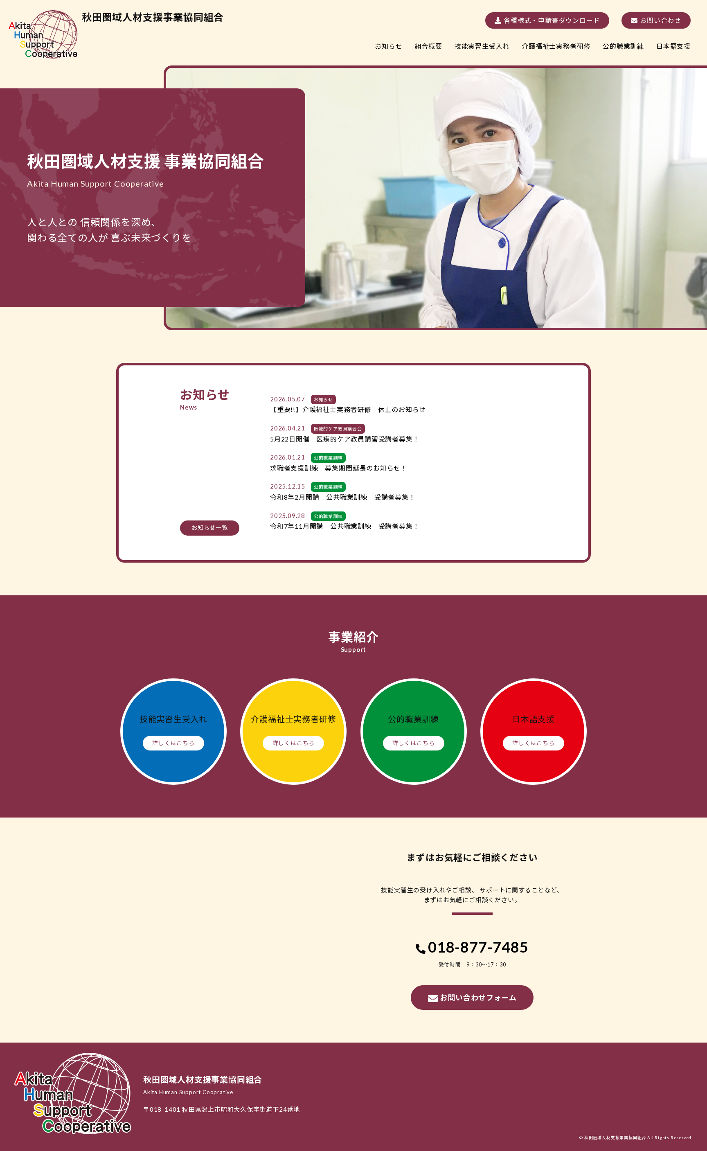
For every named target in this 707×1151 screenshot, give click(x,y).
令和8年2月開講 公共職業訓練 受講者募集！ (343, 497)
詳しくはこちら (173, 742)
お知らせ (323, 399)
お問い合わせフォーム (478, 997)
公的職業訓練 (328, 457)
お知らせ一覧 (209, 527)
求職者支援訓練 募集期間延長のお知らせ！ (339, 468)
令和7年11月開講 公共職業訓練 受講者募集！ (344, 526)
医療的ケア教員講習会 (338, 428)
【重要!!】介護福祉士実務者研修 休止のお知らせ (348, 409)
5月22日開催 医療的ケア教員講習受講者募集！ (344, 439)
